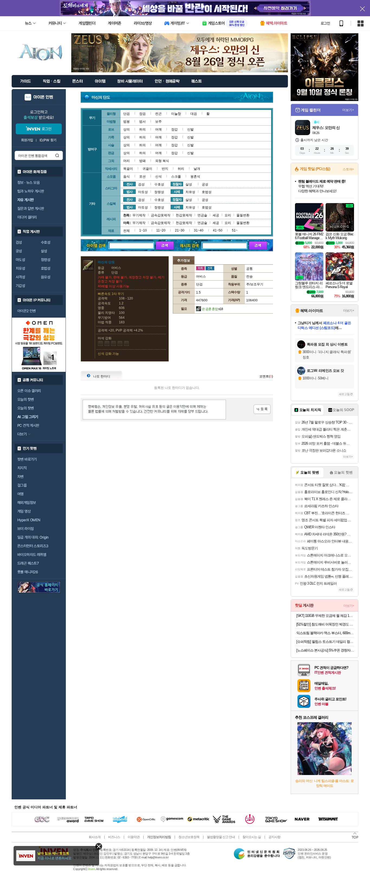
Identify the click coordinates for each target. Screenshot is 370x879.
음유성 (45, 277)
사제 (177, 192)
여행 (20, 494)
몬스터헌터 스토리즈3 (32, 546)
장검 (142, 114)
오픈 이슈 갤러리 (29, 391)
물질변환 (242, 215)
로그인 (325, 23)
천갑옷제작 (184, 215)
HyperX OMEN (28, 520)
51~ (235, 230)
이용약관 (133, 837)
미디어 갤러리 (27, 217)
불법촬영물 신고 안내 (221, 837)
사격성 (20, 277)
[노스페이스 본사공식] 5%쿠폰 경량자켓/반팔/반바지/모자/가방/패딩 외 (325, 650)
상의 (126, 129)
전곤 (158, 114)
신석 (158, 176)
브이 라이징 (25, 528)
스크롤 (176, 176)
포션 (142, 176)
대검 (193, 114)
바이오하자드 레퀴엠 (31, 554)
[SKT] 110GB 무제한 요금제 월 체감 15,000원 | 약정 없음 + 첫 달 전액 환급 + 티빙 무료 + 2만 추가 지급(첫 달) (325, 616)
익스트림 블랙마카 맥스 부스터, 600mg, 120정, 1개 (325, 633)
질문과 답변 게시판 (30, 208)
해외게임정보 (26, 502)
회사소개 (94, 837)
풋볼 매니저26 (27, 572)
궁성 (19, 251)
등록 (262, 409)
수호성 (45, 242)
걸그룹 (22, 485)
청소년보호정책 (188, 837)
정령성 (45, 260)
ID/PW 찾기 (48, 140)
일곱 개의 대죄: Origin (32, 537)
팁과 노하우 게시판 (30, 191)
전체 (126, 231)
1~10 (143, 230)
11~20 (160, 230)
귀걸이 (147, 169)
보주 (158, 121)
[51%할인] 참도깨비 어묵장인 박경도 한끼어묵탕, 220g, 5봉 (325, 624)
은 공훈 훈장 (212, 309)
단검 (126, 114)
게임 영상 (24, 511)
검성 (19, 242)
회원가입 (27, 140)
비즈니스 (114, 837)
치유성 (20, 268)
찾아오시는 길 (251, 837)
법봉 (126, 121)
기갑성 (20, 286)
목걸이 (128, 169)
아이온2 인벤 (26, 311)
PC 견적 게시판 (28, 425)
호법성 (45, 268)
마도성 (20, 260)
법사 (129, 192)
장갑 (174, 129)
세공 (216, 215)
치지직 (22, 468)
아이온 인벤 (43, 97)
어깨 (158, 129)
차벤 (20, 476)
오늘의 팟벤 (25, 408)
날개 (197, 169)
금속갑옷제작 (160, 215)
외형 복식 (162, 161)
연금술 (202, 215)
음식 (126, 176)
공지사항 (274, 837)
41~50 (217, 230)
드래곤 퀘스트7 (28, 563)
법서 (142, 121)
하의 (142, 129)
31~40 (198, 230)
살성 (44, 251)
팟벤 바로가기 (27, 459)
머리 (126, 161)
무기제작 (138, 215)
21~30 (179, 230)
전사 (129, 184)
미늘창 (176, 114)
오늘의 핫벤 (25, 399)
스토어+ (348, 169)
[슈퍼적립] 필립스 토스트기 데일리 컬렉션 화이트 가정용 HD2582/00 (325, 642)
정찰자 (177, 184)
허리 (181, 169)
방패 (142, 161)
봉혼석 (195, 176)
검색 (57, 155)
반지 (165, 169)
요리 (228, 215)
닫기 (98, 846)
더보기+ (348, 110)
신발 (190, 129)
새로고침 (344, 394)
